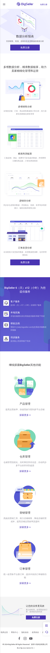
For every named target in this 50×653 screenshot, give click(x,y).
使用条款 (35, 632)
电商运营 (4, 632)
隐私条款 (25, 632)
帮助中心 (14, 632)
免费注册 (43, 4)
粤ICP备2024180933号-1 (25, 648)
